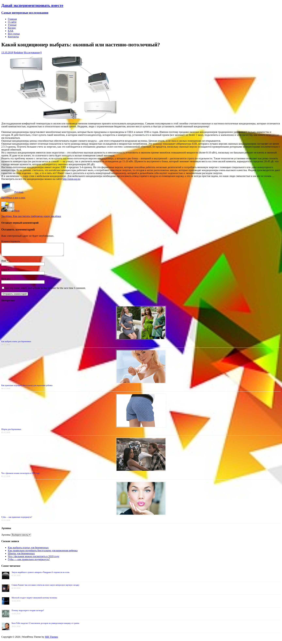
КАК (10, 30)
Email (4, 269)
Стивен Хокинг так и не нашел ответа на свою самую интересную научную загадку (45, 585)
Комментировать (10, 241)
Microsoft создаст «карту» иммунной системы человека (34, 598)
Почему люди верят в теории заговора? (28, 610)
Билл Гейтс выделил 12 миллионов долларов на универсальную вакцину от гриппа (45, 623)
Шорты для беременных (11, 429)
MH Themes (51, 636)
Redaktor (18, 52)
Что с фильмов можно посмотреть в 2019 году (20, 473)
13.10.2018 (7, 52)
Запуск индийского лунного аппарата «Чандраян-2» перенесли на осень (40, 572)
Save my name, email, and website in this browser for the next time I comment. (45, 288)
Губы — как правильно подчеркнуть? (16, 517)
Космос (12, 27)
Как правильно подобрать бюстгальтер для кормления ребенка (26, 385)
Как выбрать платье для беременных (16, 341)
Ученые (12, 25)
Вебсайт (5, 278)
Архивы (5, 534)
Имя (4, 260)
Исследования (32, 52)
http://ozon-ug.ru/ (71, 179)
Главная (12, 19)
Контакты (13, 36)
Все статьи (14, 33)
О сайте (12, 22)
